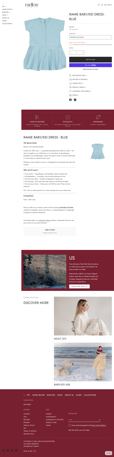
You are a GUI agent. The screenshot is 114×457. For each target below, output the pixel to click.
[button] (99, 5)
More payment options (90, 69)
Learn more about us (79, 286)
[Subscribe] (99, 420)
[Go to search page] (99, 5)
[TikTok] (8, 450)
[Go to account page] (102, 5)
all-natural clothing (44, 220)
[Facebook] (16, 450)
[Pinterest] (12, 450)
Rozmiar (72, 34)
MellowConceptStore (46, 441)
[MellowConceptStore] (32, 4)
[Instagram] (3, 450)
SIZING (71, 48)
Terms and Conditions (98, 425)
